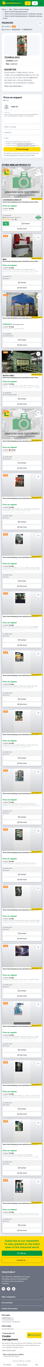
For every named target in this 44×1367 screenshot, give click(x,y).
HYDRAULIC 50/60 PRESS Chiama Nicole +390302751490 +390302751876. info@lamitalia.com (21, 980)
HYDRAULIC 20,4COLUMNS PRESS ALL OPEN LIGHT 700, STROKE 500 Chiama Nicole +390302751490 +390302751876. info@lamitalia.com (20, 746)
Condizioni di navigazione (24, 143)
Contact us (21, 1260)
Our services (7, 1303)
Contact (27, 223)
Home (4, 9)
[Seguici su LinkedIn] (13, 1289)
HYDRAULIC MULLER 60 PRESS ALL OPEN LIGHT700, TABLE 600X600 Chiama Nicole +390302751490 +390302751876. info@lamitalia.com (21, 922)
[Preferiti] (40, 23)
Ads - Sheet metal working (19, 9)
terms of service (25, 155)
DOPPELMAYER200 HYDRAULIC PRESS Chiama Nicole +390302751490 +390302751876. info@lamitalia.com (19, 864)
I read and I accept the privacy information (18, 142)
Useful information (10, 1308)
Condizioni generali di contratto (26, 145)
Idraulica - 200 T (8, 210)
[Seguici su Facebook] (8, 1289)
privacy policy (13, 155)
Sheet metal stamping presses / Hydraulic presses (23, 14)
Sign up (23, 1253)
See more (23, 229)
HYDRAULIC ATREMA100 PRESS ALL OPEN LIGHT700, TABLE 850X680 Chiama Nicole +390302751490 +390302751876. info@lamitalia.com (21, 1097)
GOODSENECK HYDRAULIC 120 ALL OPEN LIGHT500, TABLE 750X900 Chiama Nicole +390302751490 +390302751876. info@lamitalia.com (21, 569)
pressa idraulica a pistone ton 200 (13, 329)
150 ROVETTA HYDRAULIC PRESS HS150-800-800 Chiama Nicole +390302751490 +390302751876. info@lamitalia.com (22, 1215)
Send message (23, 149)
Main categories (8, 1297)
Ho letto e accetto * (20, 143)
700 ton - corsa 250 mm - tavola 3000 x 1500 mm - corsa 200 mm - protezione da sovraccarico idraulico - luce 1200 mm (21, 387)
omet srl (14, 106)
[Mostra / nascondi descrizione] (14, 86)
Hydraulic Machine (8, 452)
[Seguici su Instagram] (3, 1289)
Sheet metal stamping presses (16, 11)
